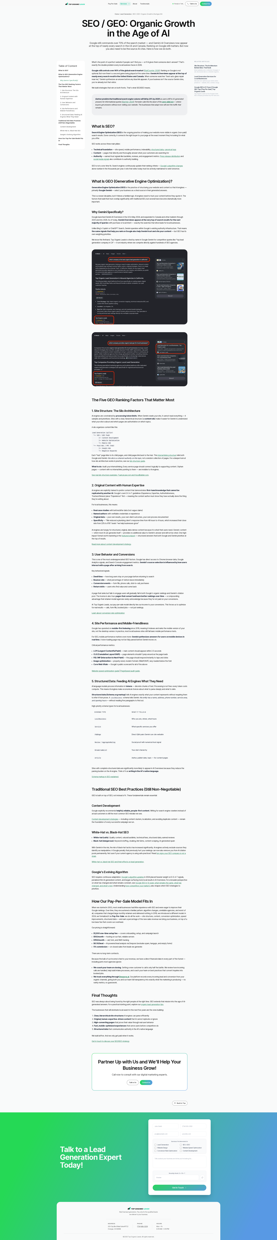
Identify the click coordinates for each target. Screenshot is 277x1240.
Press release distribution (170, 156)
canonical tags (170, 150)
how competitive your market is (138, 886)
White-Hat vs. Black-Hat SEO (70, 131)
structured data (157, 150)
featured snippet (128, 536)
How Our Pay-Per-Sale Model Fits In (70, 139)
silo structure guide (137, 461)
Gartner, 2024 (127, 102)
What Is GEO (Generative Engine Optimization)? (70, 75)
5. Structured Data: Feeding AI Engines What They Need (71, 116)
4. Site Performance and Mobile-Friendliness (69, 109)
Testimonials (144, 4)
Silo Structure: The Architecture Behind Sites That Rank (205, 67)
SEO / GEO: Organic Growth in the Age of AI (147, 14)
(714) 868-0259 (142, 1226)
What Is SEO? (63, 70)
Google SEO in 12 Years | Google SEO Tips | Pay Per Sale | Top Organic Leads (206, 89)
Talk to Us (132, 1082)
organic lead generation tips (152, 1004)
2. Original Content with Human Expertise (69, 97)
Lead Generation (126, 14)
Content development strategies (105, 819)
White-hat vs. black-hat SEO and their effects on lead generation (118, 862)
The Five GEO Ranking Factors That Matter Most (69, 85)
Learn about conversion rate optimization (108, 613)
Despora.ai (124, 977)
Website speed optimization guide (105, 671)
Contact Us (206, 4)
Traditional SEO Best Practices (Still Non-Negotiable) (69, 122)
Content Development (68, 127)
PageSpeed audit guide (130, 671)
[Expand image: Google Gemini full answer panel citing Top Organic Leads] (139, 359)
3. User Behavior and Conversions (67, 103)
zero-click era (167, 102)
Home (117, 14)
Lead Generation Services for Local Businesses (205, 77)
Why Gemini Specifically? (69, 80)
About (135, 4)
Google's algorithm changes (171, 166)
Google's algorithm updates (133, 877)
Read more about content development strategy (111, 544)
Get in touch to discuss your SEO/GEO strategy (110, 1041)
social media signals (101, 159)
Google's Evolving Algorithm (70, 134)
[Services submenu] (129, 3)
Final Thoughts (64, 144)
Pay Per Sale (112, 4)
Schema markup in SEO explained (105, 777)
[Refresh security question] (202, 1177)
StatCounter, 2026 (151, 70)
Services (123, 4)
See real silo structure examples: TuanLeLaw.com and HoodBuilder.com (120, 475)
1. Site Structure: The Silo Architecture (69, 91)
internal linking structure (167, 455)
